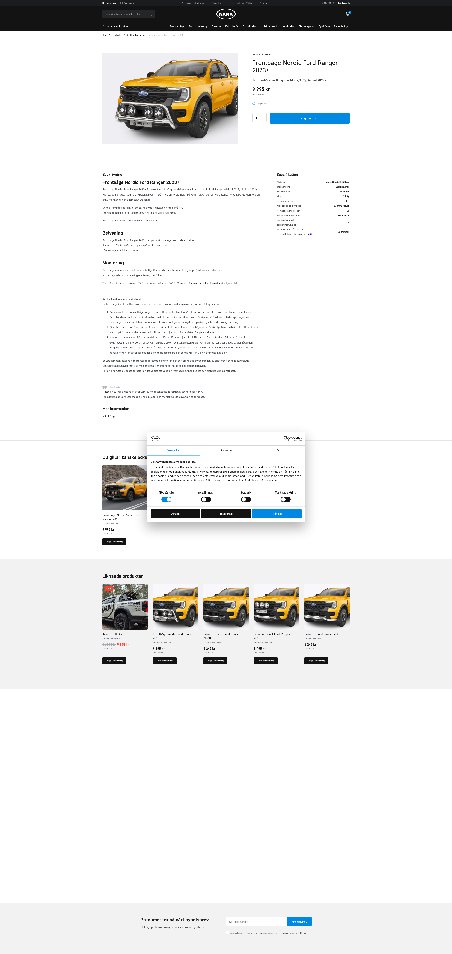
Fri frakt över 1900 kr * (244, 3)
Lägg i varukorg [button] (114, 541)
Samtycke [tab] (173, 450)
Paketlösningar (342, 26)
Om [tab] (279, 450)
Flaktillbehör (231, 26)
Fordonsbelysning (198, 26)
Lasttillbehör (288, 26)
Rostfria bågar (177, 26)
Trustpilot (266, 3)
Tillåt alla (276, 513)
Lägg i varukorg (309, 118)
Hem (104, 35)
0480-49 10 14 (328, 3)
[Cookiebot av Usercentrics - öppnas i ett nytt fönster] (286, 438)
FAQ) (309, 234)
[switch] (206, 499)
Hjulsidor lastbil (269, 26)
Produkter (117, 35)
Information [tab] (226, 450)
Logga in (346, 3)
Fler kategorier (307, 26)
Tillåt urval (226, 513)
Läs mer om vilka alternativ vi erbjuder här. (213, 283)
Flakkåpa (216, 26)
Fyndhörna (324, 26)
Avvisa (175, 513)
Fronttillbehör (250, 26)
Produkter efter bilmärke (115, 26)
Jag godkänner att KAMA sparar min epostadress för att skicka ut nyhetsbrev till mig (268, 933)
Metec (105, 392)
